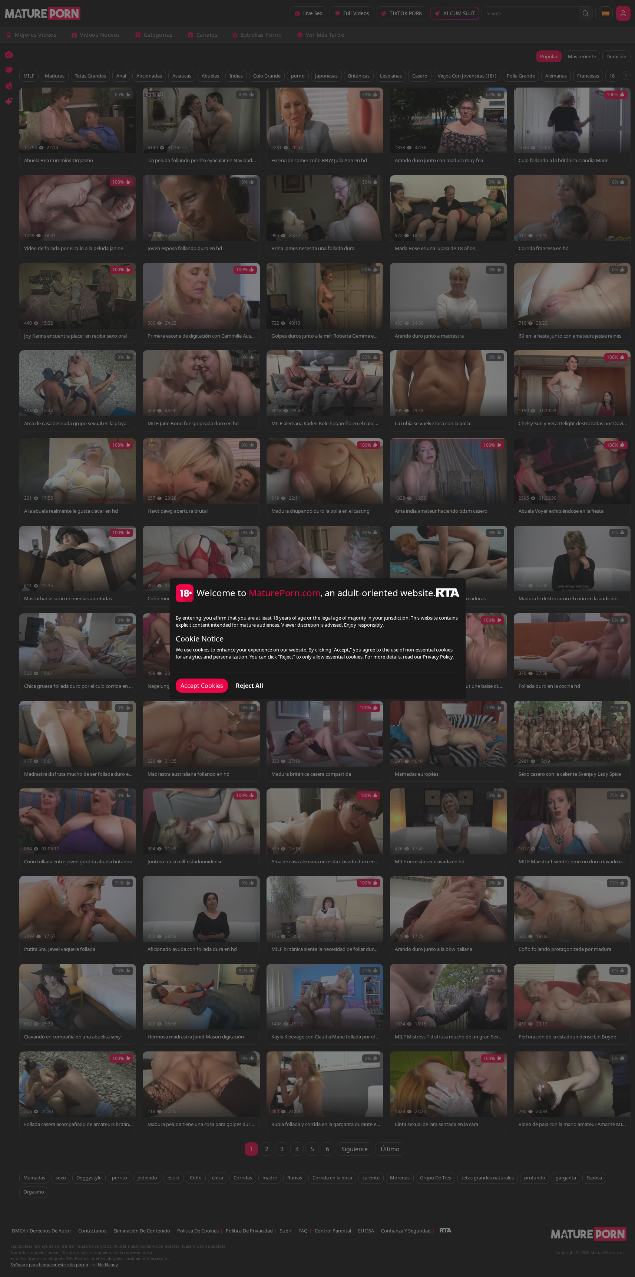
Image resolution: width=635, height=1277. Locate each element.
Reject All (249, 686)
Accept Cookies (202, 686)
